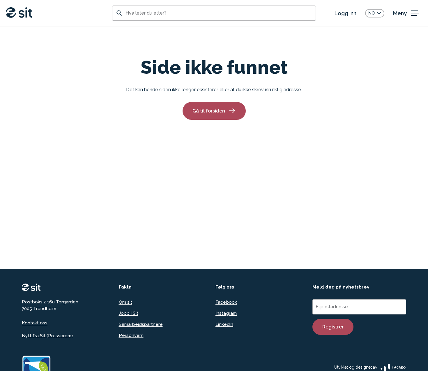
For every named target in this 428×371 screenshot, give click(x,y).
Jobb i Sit (128, 313)
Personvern (131, 335)
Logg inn (345, 13)
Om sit (125, 302)
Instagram (226, 313)
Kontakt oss (34, 323)
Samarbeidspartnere (141, 324)
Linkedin (224, 324)
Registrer (333, 327)
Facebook (226, 302)
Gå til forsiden (208, 111)
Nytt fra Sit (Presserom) (47, 335)
